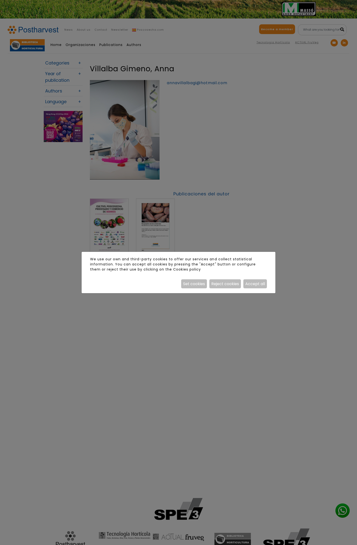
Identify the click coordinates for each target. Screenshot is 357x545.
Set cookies (194, 284)
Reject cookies (225, 284)
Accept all (255, 284)
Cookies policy (187, 269)
